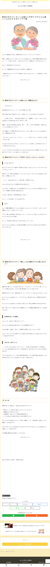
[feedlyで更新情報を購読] (13, 515)
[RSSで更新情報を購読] (36, 515)
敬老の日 (5, 498)
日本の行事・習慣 (7, 495)
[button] (32, 507)
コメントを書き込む (25, 544)
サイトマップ (25, 562)
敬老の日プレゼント (12, 498)
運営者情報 (8, 562)
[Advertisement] (25, 89)
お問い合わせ (41, 562)
